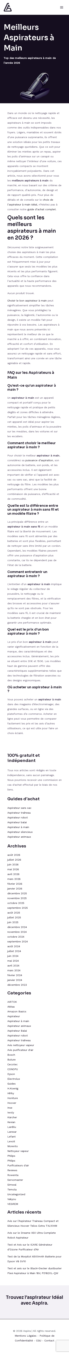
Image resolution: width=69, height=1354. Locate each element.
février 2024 (14, 975)
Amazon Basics (16, 1011)
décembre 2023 (17, 984)
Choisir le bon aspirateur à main (27, 300)
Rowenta (12, 1175)
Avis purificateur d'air (20, 1049)
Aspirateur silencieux (20, 831)
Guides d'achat (23, 798)
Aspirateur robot (17, 817)
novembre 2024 (17, 931)
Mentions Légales (25, 1335)
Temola (12, 1189)
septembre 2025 (17, 907)
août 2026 (13, 854)
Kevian (11, 1122)
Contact (49, 1340)
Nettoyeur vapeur (18, 1150)
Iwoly (10, 1112)
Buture (11, 1059)
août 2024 (13, 946)
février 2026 (14, 883)
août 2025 (13, 912)
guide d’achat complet (41, 209)
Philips (11, 1155)
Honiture (12, 1098)
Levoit (11, 1141)
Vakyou (11, 1199)
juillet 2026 (14, 859)
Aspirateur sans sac (19, 807)
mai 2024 (13, 960)
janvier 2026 (14, 888)
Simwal (11, 1184)
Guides (11, 1083)
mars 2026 (14, 878)
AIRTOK (12, 1001)
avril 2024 (13, 965)
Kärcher (12, 1117)
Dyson (11, 1074)
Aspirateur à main (18, 827)
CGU (38, 1340)
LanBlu (11, 1126)
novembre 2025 (17, 898)
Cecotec (12, 1064)
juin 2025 (12, 922)
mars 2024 (13, 970)
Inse (9, 1107)
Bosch (11, 1054)
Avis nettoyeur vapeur (20, 1045)
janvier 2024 (14, 979)
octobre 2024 (15, 936)
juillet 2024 (14, 951)
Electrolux (13, 1078)
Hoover (11, 1102)
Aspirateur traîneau (19, 812)
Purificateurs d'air (18, 1165)
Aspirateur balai (17, 822)
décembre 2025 (17, 893)
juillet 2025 (14, 917)
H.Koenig (12, 1088)
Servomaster (15, 1179)
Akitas (11, 1006)
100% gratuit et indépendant (23, 758)
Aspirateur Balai (17, 1030)
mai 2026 (13, 869)
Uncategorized (16, 1194)
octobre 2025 (15, 902)
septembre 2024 (17, 941)
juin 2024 (12, 955)
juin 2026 (13, 864)
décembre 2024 (17, 927)
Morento (12, 1146)
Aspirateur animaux (19, 836)
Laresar (12, 1131)
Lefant (11, 1136)
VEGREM (12, 1203)
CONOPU (12, 1069)
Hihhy (10, 1093)
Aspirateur (13, 1016)
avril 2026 (13, 874)
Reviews (12, 1170)
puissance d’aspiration (39, 460)
